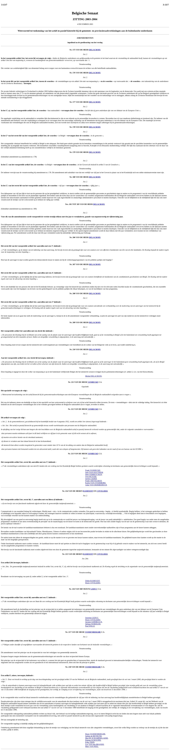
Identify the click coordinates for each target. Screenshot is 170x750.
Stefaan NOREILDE (93, 624)
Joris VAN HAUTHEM (94, 472)
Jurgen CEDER (91, 479)
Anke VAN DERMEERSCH (96, 485)
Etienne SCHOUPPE (93, 740)
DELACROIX (95, 50)
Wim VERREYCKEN (93, 474)
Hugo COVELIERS (92, 583)
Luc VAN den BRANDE (94, 744)
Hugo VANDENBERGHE (95, 734)
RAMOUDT (88, 491)
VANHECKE (93, 382)
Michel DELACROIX (93, 376)
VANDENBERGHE (93, 632)
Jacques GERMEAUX (93, 622)
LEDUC (94, 589)
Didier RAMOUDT (92, 581)
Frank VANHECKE (92, 470)
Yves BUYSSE (91, 477)
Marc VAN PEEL (91, 746)
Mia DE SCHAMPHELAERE (96, 738)
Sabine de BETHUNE (93, 736)
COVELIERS (102, 491)
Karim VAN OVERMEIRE (95, 483)
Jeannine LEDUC (91, 618)
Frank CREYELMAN (93, 481)
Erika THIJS (89, 742)
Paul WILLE (90, 626)
